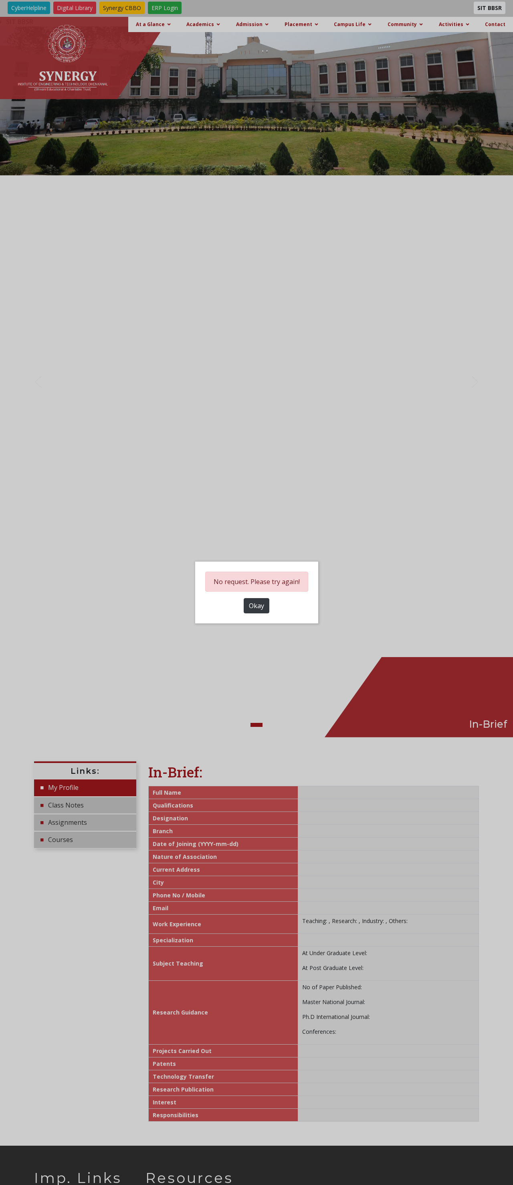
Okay (256, 605)
